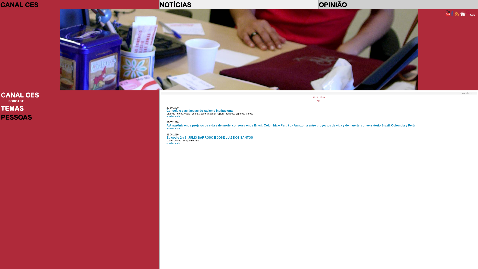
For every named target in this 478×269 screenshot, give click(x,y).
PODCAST (16, 101)
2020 (315, 97)
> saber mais (173, 116)
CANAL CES (19, 4)
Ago (318, 101)
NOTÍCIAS (175, 4)
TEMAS (12, 108)
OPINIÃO (333, 4)
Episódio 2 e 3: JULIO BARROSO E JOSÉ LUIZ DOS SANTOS (210, 137)
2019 (322, 97)
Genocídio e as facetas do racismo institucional (200, 110)
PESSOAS (16, 117)
